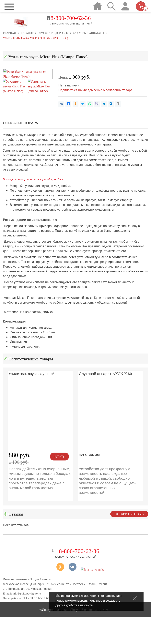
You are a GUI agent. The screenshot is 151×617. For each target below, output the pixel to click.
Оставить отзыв (129, 514)
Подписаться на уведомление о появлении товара (95, 90)
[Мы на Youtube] (92, 569)
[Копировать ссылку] (118, 104)
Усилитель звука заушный (31, 374)
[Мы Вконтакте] (72, 569)
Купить (59, 456)
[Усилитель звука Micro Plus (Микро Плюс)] (28, 76)
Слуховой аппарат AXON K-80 (105, 374)
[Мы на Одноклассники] (56, 569)
